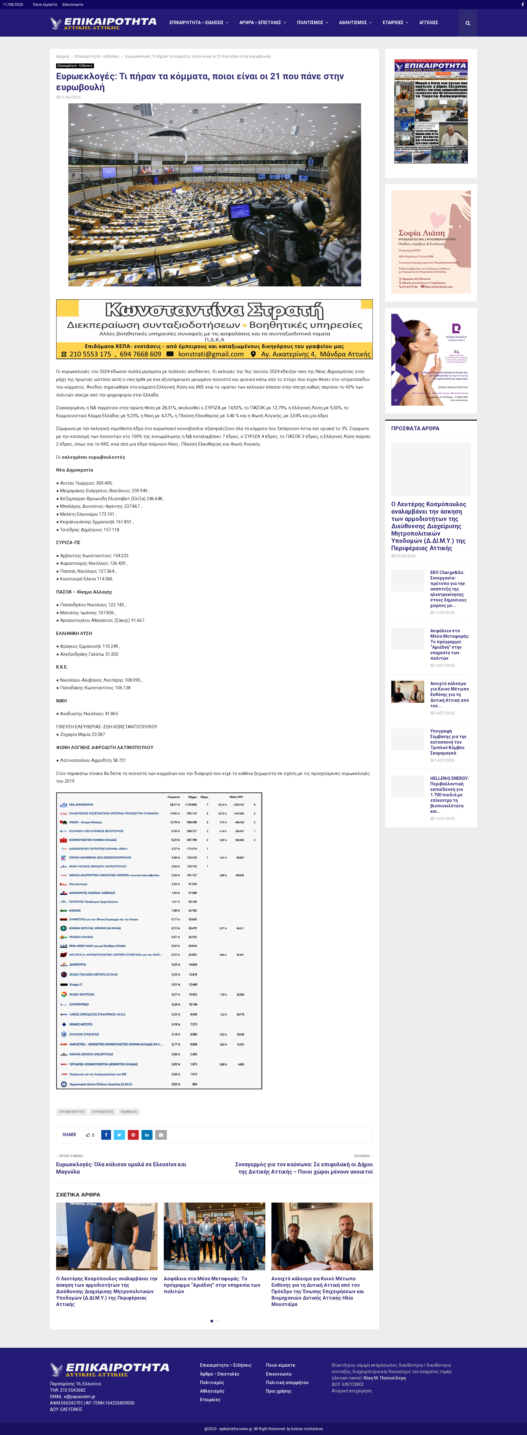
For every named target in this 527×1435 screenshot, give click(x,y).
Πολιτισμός (310, 22)
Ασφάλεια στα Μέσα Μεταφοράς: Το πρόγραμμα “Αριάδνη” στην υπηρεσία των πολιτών (212, 1285)
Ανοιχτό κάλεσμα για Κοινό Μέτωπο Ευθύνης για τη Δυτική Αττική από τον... (449, 694)
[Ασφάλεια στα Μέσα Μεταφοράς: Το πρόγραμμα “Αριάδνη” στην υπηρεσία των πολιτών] (407, 639)
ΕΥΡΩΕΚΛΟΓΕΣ (102, 1112)
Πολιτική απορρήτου (287, 1382)
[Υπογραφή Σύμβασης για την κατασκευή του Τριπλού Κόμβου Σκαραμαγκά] (407, 739)
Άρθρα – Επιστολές (260, 22)
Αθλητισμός (353, 22)
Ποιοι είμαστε (45, 4)
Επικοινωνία (73, 4)
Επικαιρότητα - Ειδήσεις (75, 65)
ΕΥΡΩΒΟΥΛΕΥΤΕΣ (71, 1112)
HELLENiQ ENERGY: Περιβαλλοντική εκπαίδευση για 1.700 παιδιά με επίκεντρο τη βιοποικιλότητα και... (449, 795)
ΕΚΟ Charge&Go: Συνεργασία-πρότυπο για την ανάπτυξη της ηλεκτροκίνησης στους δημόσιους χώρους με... (448, 589)
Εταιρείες (393, 22)
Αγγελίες (428, 22)
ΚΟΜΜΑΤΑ (129, 1112)
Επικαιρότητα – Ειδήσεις (197, 22)
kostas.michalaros (307, 1429)
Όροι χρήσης (279, 1391)
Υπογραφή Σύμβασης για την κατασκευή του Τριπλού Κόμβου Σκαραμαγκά (448, 742)
